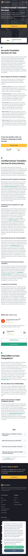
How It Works (3, 500)
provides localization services (16, 413)
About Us (16, 497)
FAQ (2, 502)
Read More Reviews (14, 339)
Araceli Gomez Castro (12, 319)
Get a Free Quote (14, 21)
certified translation (13, 219)
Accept (14, 547)
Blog (2, 497)
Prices (15, 500)
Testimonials (16, 502)
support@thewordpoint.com (8, 459)
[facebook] (2, 525)
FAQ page (8, 458)
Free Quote (3, 504)
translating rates (5, 379)
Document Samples (18, 504)
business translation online (11, 186)
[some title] (14, 485)
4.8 (18, 150)
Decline (14, 550)
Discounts (3, 506)
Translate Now (14, 26)
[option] (14, 40)
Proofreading (3, 512)
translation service (15, 245)
